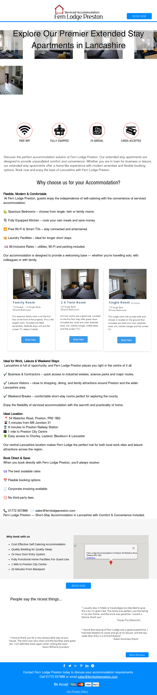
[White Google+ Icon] (75, 665)
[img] (73, 684)
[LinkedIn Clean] (86, 665)
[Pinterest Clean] (81, 665)
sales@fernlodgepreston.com (55, 510)
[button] (137, 654)
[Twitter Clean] (69, 665)
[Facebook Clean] (64, 665)
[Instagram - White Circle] (92, 665)
